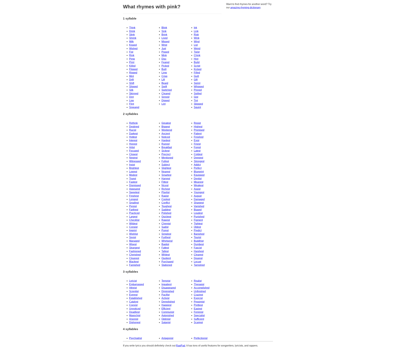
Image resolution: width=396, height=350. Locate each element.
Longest (133, 199)
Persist (133, 206)
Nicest (164, 185)
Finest (197, 144)
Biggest (165, 126)
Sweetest (134, 192)
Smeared (134, 107)
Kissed (133, 45)
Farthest (133, 209)
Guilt (196, 76)
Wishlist (133, 234)
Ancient (165, 133)
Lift (163, 79)
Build (197, 62)
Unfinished (200, 291)
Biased (198, 209)
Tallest (165, 251)
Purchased (167, 261)
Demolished (168, 301)
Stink (132, 34)
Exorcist (198, 298)
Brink (164, 34)
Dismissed (135, 185)
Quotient (166, 258)
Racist (132, 130)
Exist (196, 140)
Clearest (198, 254)
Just (163, 48)
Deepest (198, 157)
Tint (196, 100)
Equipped (199, 175)
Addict (197, 164)
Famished (134, 265)
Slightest (166, 168)
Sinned (165, 97)
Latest (197, 150)
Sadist (164, 227)
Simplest (166, 234)
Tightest (198, 223)
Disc (163, 59)
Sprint (197, 83)
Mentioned (167, 157)
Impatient (166, 284)
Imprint (133, 230)
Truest (132, 178)
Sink (163, 31)
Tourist (197, 237)
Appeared (134, 189)
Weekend (166, 130)
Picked (165, 65)
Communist (167, 312)
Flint (131, 104)
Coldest (198, 154)
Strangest (134, 247)
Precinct (165, 154)
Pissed (165, 52)
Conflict (165, 202)
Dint (131, 97)
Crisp (164, 76)
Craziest (198, 294)
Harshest (199, 251)
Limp (164, 72)
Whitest (165, 254)
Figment (198, 220)
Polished (166, 213)
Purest (165, 230)
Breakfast (166, 147)
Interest (133, 140)
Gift (196, 79)
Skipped (198, 104)
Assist (197, 189)
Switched (166, 90)
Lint (163, 104)
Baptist (165, 244)
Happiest (166, 305)
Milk (131, 41)
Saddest (166, 209)
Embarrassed (136, 284)
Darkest (133, 133)
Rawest (165, 220)
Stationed (166, 265)
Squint (197, 107)
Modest (133, 175)
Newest (133, 157)
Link (196, 31)
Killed (132, 65)
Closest (133, 154)
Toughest (166, 206)
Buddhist (199, 241)
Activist (165, 298)
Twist (197, 52)
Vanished (199, 206)
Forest (197, 147)
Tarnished (199, 265)
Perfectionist (200, 338)
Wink (196, 38)
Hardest (165, 140)
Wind (197, 41)
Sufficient (199, 319)
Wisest (133, 244)
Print (131, 62)
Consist (133, 227)
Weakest (198, 185)
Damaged (199, 199)
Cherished (135, 254)
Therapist (199, 284)
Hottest (133, 137)
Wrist (164, 45)
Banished (199, 234)
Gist (196, 97)
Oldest (197, 227)
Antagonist (167, 338)
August (198, 196)
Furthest (165, 237)
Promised (199, 130)
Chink (197, 55)
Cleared (165, 93)
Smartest (166, 175)
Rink (131, 55)
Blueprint (199, 171)
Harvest (165, 178)
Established (135, 298)
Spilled (198, 93)
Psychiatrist (135, 338)
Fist (131, 52)
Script (197, 65)
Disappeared (168, 287)
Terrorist (165, 280)
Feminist (198, 312)
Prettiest (198, 305)
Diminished (167, 291)
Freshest (134, 196)
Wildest (133, 223)
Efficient (165, 308)
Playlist (165, 192)
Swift (164, 86)
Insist (132, 164)
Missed (165, 41)
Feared (165, 62)
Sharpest (199, 202)
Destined (134, 126)
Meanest (198, 182)
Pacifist (165, 294)
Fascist (198, 247)
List (196, 45)
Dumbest (199, 244)
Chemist (166, 223)
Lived (164, 38)
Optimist (165, 319)
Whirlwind (166, 241)
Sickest (165, 150)
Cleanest (134, 258)
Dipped (165, 100)
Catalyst (133, 301)
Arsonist (133, 319)
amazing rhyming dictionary (245, 7)
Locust (197, 261)
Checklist (134, 220)
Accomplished (201, 287)
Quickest (166, 216)
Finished (198, 137)
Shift (131, 83)
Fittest (164, 182)
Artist (132, 147)
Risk (196, 34)
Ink (195, 27)
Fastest (133, 182)
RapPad (180, 345)
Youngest (199, 192)
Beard (164, 83)
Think (132, 27)
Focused (134, 150)
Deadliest (134, 312)
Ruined (165, 144)
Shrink (132, 38)
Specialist (199, 315)
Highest (198, 126)
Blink (164, 27)
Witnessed (135, 161)
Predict (198, 230)
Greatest (166, 123)
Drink (132, 31)
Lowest (133, 171)
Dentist (198, 178)
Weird (197, 48)
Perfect (198, 168)
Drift (131, 79)
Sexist (132, 237)
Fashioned (135, 251)
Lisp (131, 100)
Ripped (133, 72)
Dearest (198, 258)
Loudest (198, 213)
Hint (196, 59)
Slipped (133, 86)
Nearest (165, 171)
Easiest (198, 308)
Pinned (198, 90)
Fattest (165, 247)
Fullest (165, 161)
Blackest (134, 261)
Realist (198, 280)
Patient (198, 133)
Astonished (167, 315)
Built (163, 69)
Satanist (165, 322)
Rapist (165, 196)
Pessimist (199, 301)
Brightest (134, 168)
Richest (165, 189)
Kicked (197, 69)
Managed (134, 241)
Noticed (165, 137)
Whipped (199, 86)
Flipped (133, 69)
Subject (165, 164)
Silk (131, 90)
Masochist (134, 315)
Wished (133, 48)
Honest (133, 144)
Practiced (134, 213)
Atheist (133, 287)
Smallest (134, 202)
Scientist (134, 291)
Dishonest (134, 322)
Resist (197, 123)
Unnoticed (134, 308)
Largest (133, 216)
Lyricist (133, 280)
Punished (199, 216)
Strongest (199, 161)
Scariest (198, 322)
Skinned (133, 93)
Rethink (133, 123)
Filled (197, 72)
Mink (164, 55)
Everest (133, 294)
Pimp (132, 59)
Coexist (133, 305)
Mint (131, 76)
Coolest (165, 199)
